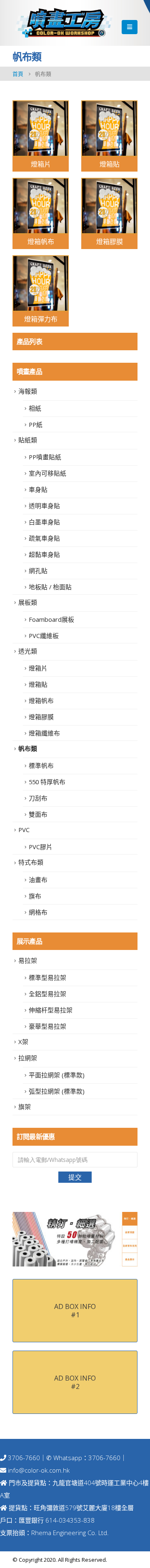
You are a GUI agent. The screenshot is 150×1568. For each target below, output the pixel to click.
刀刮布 (38, 798)
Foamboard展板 (51, 619)
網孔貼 (38, 570)
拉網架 (27, 1058)
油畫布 (38, 879)
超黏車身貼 (44, 554)
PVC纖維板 (44, 635)
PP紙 (35, 424)
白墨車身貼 (44, 522)
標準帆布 (41, 765)
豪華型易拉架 (47, 1026)
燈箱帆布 (41, 700)
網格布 (38, 912)
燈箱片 (38, 668)
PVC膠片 (40, 847)
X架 (23, 1041)
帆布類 (27, 748)
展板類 (27, 602)
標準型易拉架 (47, 977)
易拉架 (27, 960)
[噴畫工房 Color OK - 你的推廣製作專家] (63, 22)
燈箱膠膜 (41, 717)
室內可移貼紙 (47, 473)
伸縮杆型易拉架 (50, 1010)
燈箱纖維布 (44, 733)
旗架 (24, 1106)
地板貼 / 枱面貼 (50, 587)
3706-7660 (23, 1457)
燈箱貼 (38, 684)
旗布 (35, 896)
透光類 (27, 651)
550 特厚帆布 (47, 782)
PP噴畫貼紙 (45, 457)
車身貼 (38, 489)
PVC (24, 829)
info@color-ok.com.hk (39, 1470)
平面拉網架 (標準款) (57, 1075)
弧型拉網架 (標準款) (57, 1091)
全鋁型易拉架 (47, 994)
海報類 (27, 391)
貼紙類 (27, 440)
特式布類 (30, 862)
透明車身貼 (44, 505)
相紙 (35, 408)
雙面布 (38, 814)
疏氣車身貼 (44, 538)
